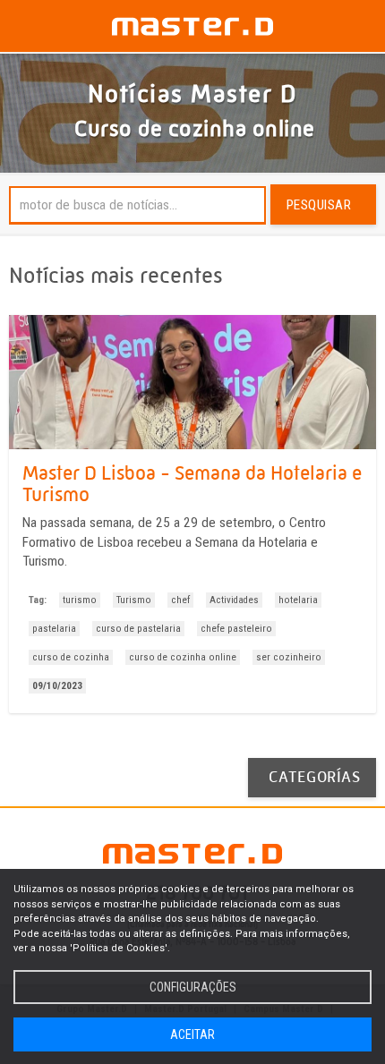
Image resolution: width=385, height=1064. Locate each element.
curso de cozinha (70, 657)
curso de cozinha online (182, 657)
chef (180, 600)
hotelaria (298, 600)
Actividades (234, 600)
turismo (80, 600)
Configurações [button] (193, 986)
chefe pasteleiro (236, 628)
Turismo (133, 600)
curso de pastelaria (138, 628)
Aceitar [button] (192, 1033)
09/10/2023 (57, 686)
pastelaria (54, 628)
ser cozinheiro (288, 657)
